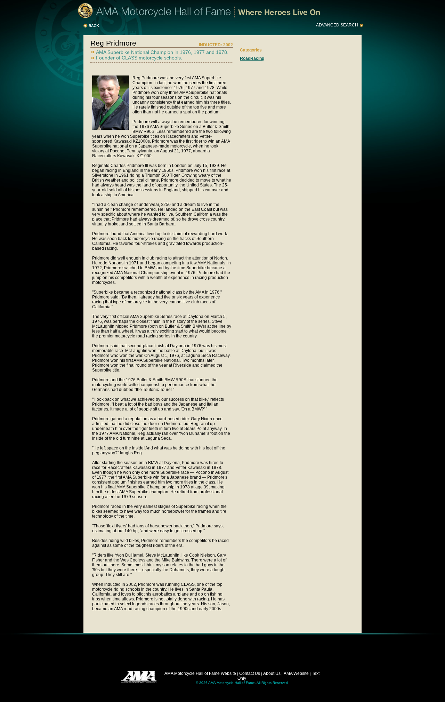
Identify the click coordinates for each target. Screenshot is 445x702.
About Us (272, 673)
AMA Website (296, 673)
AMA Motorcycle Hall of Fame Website (200, 673)
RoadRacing (252, 58)
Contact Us (249, 673)
